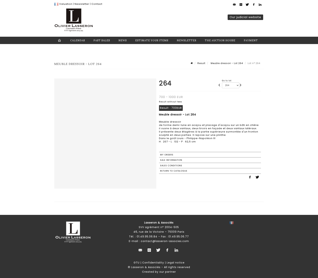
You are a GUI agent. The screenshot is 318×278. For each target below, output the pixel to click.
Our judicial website (245, 17)
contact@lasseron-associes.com (165, 241)
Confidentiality (153, 262)
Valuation (65, 4)
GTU (136, 262)
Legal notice (176, 262)
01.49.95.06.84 (147, 236)
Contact (96, 4)
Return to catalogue (173, 170)
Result (201, 63)
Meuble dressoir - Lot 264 (226, 63)
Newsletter (81, 4)
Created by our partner (159, 272)
